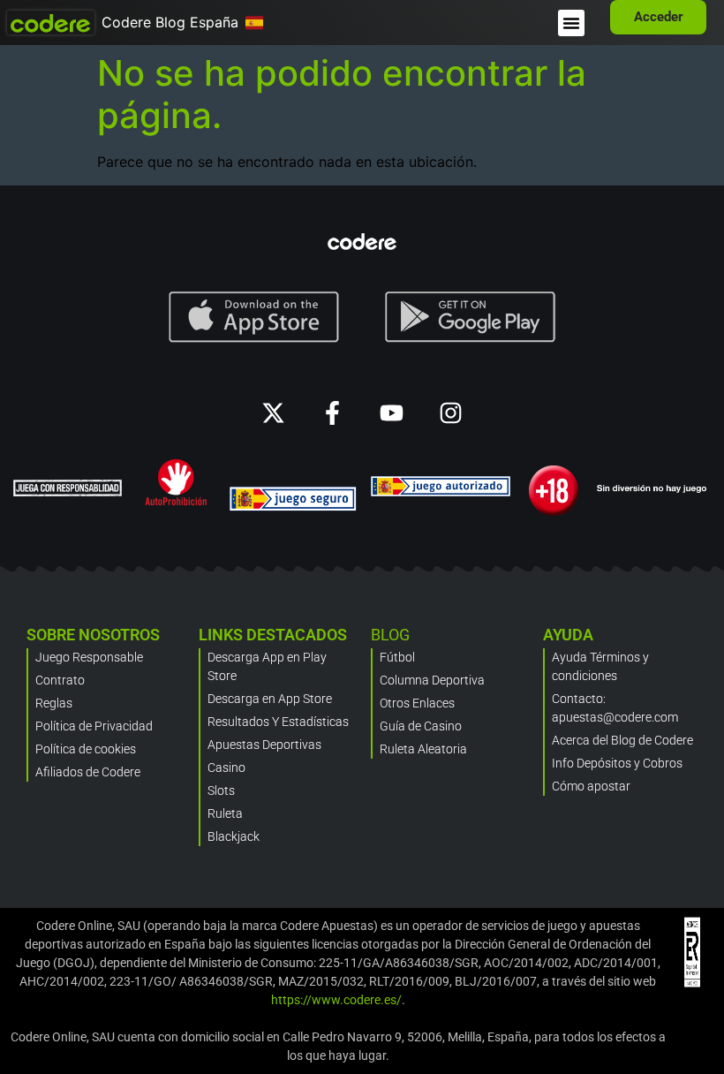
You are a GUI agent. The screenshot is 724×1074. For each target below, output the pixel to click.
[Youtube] (391, 413)
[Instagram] (451, 413)
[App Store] (254, 317)
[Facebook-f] (332, 413)
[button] (571, 23)
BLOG (390, 634)
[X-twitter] (273, 413)
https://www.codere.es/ (336, 1000)
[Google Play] (470, 317)
